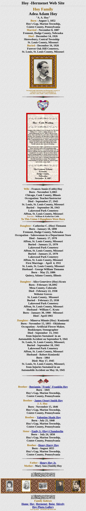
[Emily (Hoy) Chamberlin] (9, 491)
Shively (60, 503)
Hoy (32, 503)
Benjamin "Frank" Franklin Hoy (48, 386)
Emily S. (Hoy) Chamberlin (47, 431)
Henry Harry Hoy (48, 445)
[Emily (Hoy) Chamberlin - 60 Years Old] (59, 491)
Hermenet (42, 503)
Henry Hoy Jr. (48, 462)
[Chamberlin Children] (43, 489)
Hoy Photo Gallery (43, 506)
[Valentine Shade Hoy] (26, 491)
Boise (52, 503)
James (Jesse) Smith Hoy (48, 400)
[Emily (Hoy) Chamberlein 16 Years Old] (76, 491)
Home (25, 503)
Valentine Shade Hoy (49, 417)
